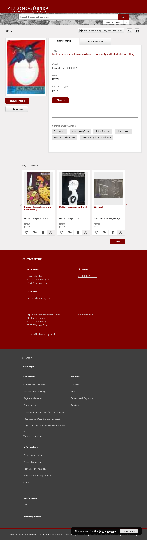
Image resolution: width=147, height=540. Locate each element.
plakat (55, 90)
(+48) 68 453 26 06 (87, 314)
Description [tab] (64, 41)
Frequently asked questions (37, 475)
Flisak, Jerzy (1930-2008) (64, 68)
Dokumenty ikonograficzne (96, 137)
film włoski (59, 131)
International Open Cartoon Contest (41, 418)
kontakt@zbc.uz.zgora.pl (40, 298)
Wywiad (98, 206)
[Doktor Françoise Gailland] (73, 188)
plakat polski (123, 131)
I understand (129, 531)
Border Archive (31, 405)
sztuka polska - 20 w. (65, 137)
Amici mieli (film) (80, 131)
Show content (17, 100)
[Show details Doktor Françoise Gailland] (85, 232)
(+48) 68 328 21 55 (87, 275)
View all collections (32, 436)
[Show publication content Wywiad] (113, 232)
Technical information (34, 468)
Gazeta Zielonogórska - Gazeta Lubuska (43, 411)
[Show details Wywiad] (120, 232)
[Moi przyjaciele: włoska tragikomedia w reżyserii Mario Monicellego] (26, 67)
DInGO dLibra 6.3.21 (43, 534)
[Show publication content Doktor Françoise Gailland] (78, 232)
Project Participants (33, 461)
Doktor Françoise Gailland (73, 206)
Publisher (75, 405)
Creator (75, 384)
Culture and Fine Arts (34, 384)
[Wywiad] (108, 188)
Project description (32, 455)
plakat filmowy (103, 131)
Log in (26, 504)
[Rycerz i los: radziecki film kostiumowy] (38, 188)
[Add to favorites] (129, 30)
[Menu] (143, 3)
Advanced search (113, 22)
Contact (27, 482)
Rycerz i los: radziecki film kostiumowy (38, 208)
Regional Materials (32, 398)
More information (107, 531)
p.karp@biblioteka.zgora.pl (41, 334)
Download (17, 109)
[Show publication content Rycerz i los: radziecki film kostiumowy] (43, 232)
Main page (28, 366)
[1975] (55, 79)
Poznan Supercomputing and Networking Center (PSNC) (107, 534)
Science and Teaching (34, 391)
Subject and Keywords (82, 398)
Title (73, 391)
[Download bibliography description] (34, 232)
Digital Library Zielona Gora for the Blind (44, 425)
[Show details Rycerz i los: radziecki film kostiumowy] (50, 232)
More (117, 241)
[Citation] (137, 30)
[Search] (123, 17)
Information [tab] (95, 41)
